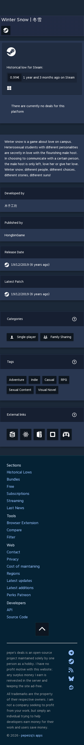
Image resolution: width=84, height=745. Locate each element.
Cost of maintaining (23, 566)
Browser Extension (22, 523)
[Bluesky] (71, 678)
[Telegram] (71, 652)
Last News (15, 508)
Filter (11, 537)
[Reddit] (71, 687)
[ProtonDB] (25, 434)
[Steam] (71, 661)
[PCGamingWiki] (39, 434)
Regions (13, 573)
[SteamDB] (12, 434)
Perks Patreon (19, 595)
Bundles (13, 479)
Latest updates (19, 581)
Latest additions (20, 588)
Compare (14, 530)
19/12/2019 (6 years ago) (30, 264)
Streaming (15, 501)
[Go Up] (42, 629)
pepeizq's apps (32, 735)
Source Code (17, 617)
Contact (13, 552)
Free (10, 486)
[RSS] (71, 670)
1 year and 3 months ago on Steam (49, 77)
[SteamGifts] (52, 434)
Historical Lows (19, 472)
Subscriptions (18, 494)
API (10, 610)
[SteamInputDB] (66, 434)
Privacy (13, 559)
